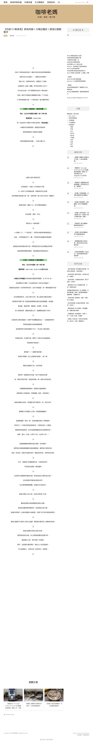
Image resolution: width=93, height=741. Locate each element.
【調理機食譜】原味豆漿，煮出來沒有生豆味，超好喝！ (81, 243)
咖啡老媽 (46, 12)
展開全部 (69, 114)
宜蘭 (71, 127)
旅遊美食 (51, 2)
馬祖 (71, 146)
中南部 (72, 137)
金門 (71, 144)
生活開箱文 (40, 2)
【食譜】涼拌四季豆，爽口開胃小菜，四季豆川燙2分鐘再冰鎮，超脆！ (81, 214)
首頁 (5, 2)
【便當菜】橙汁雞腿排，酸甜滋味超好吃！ (81, 224)
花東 (71, 129)
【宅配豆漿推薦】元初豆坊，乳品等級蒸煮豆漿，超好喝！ (81, 253)
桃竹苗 (72, 135)
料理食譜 (28, 2)
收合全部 (76, 114)
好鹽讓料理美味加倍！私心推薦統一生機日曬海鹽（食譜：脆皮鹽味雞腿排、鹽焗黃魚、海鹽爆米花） (78, 292)
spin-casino (72, 116)
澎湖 (71, 142)
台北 (6, 35)
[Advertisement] (33, 52)
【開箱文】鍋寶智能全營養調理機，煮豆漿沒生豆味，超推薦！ (81, 184)
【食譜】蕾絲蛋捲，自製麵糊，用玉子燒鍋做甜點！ (81, 204)
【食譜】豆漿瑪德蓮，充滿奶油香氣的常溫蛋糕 (81, 194)
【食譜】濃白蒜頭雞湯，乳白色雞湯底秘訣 (81, 233)
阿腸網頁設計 (86, 735)
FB (59, 2)
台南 (71, 140)
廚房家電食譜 (16, 2)
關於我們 (42, 739)
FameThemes (85, 733)
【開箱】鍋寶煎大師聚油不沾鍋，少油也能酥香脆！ (81, 159)
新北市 (72, 133)
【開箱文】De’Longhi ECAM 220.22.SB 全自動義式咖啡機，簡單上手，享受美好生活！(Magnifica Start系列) (13, 708)
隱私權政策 (50, 739)
